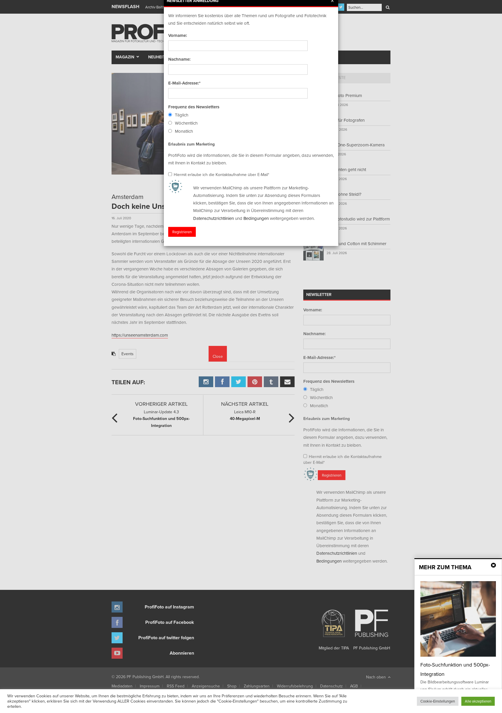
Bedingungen (256, 218)
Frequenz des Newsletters (193, 107)
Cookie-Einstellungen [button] (437, 701)
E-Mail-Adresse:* (184, 83)
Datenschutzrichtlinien (213, 218)
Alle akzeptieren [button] (478, 701)
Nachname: (179, 59)
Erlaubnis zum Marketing (191, 144)
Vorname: (177, 35)
